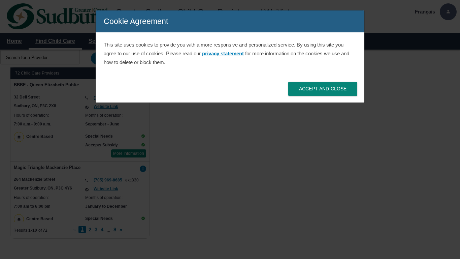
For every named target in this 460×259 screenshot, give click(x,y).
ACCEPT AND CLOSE (323, 88)
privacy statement (223, 53)
